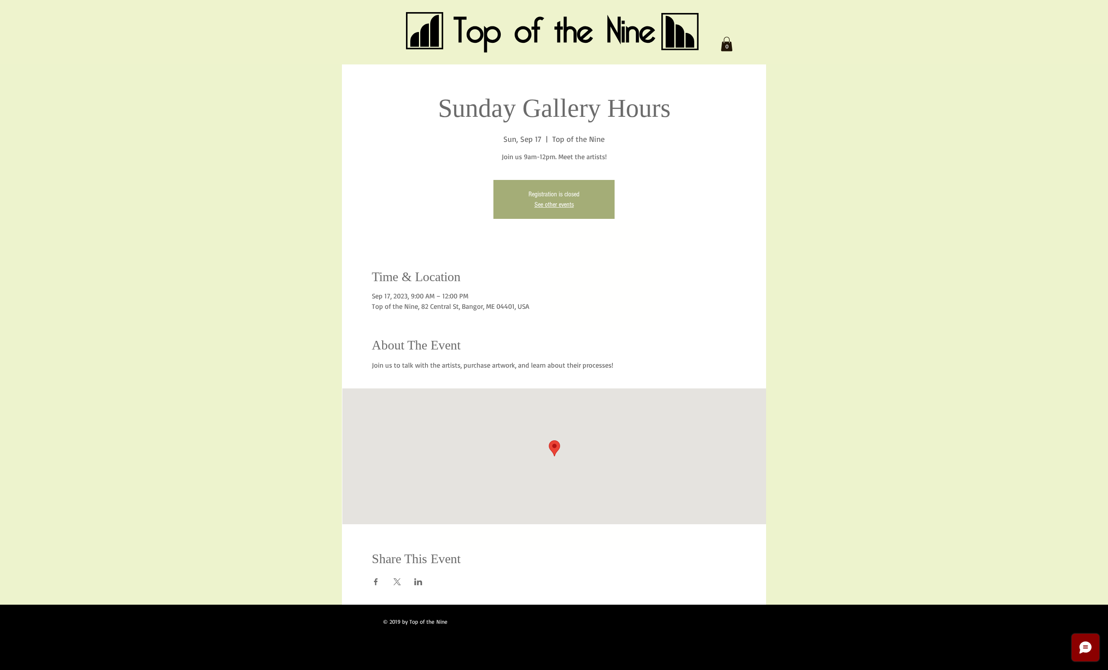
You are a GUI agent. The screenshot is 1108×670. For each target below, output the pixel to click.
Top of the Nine (554, 31)
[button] (727, 44)
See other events (554, 204)
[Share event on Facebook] (376, 581)
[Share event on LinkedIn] (418, 581)
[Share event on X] (397, 581)
